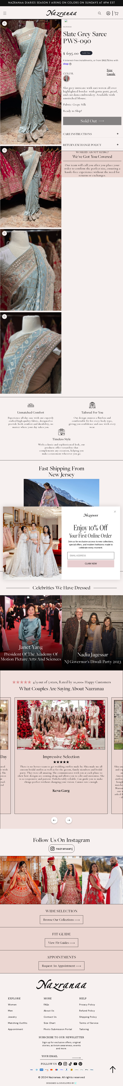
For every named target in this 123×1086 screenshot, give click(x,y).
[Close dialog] (115, 511)
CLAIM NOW (91, 563)
